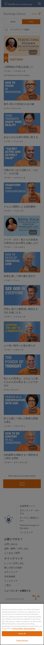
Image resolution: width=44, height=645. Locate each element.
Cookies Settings (22, 640)
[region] (22, 624)
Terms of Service (29, 628)
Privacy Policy (18, 628)
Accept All (22, 633)
